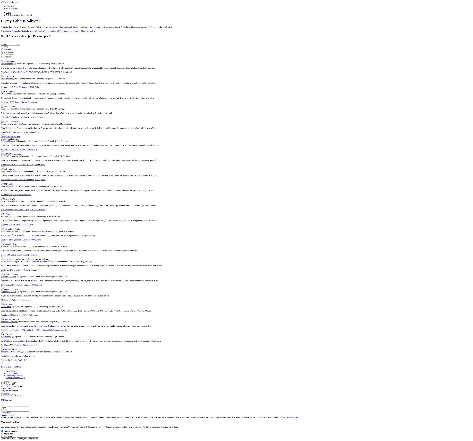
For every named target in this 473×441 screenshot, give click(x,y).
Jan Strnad (5, 216)
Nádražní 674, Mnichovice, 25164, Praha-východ (20, 132)
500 (15, 367)
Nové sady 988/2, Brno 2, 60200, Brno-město (19, 102)
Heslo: (3, 410)
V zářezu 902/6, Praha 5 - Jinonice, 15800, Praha (20, 87)
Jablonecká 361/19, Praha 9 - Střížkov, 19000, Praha (21, 285)
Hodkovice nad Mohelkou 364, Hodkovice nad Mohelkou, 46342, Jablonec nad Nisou (34, 330)
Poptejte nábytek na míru (10, 137)
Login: (3, 407)
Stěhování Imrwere (8, 141)
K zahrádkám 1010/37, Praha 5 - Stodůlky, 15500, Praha (23, 165)
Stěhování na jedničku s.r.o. (11, 231)
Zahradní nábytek (29, 31)
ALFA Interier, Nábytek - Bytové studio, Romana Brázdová (24, 261)
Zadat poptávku (12, 8)
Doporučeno (9, 52)
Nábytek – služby (88, 31)
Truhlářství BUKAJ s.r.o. (11, 352)
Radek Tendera (7, 109)
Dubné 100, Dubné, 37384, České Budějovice (19, 255)
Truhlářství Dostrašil (9, 322)
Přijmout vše (33, 439)
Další (19, 367)
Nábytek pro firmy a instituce (69, 31)
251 (9, 367)
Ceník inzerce (11, 371)
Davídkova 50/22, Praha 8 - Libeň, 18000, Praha (20, 345)
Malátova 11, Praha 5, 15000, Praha (15, 300)
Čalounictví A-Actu (8, 292)
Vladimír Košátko (8, 246)
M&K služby (6, 186)
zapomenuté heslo (8, 415)
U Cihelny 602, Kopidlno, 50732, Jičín (16, 195)
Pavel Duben (6, 307)
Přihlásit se (10, 6)
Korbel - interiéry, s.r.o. (10, 124)
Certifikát (7, 57)
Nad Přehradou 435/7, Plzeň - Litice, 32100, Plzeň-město (23, 210)
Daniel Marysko (7, 171)
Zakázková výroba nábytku (47, 31)
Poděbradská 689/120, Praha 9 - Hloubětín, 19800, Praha (23, 180)
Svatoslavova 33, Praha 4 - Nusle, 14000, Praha (19, 149)
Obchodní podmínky (14, 375)
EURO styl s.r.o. (7, 94)
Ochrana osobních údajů (15, 378)
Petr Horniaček (7, 79)
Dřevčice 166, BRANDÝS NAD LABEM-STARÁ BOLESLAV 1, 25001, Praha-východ (36, 72)
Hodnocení (8, 49)
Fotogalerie (8, 54)
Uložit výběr (22, 439)
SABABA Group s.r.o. (10, 156)
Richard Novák (7, 201)
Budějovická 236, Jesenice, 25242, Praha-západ (19, 315)
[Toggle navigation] (17, 2)
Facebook (5, 393)
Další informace (292, 417)
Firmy (8, 13)
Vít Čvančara (6, 337)
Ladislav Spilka (7, 64)
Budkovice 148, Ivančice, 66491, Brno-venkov (19, 270)
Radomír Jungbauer (8, 277)
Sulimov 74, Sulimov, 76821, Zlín (14, 360)
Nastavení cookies (8, 439)
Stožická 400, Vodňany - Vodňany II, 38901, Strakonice (23, 117)
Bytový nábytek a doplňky (11, 31)
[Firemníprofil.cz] (8, 2)
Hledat (4, 47)
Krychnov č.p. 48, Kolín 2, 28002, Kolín (17, 225)
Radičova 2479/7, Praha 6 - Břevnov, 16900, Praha (21, 240)
